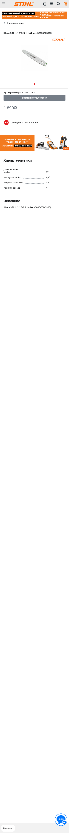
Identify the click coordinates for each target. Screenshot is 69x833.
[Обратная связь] (61, 819)
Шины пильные (15, 23)
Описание (8, 828)
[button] (34, 84)
